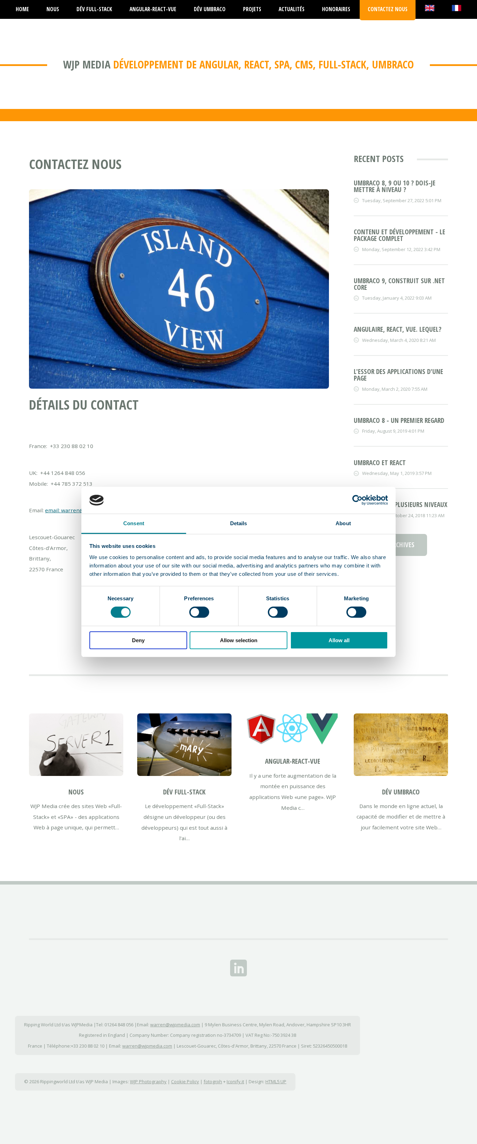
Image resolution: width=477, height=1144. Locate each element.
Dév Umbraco (401, 792)
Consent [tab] (133, 523)
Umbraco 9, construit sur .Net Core (399, 284)
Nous (76, 792)
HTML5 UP (275, 1081)
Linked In (238, 968)
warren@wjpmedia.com (175, 1024)
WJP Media (86, 64)
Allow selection (238, 640)
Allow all (339, 640)
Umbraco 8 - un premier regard (399, 420)
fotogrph (213, 1081)
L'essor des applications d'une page (398, 375)
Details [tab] (238, 523)
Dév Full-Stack (184, 792)
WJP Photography (148, 1081)
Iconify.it (235, 1081)
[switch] (199, 612)
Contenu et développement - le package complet (399, 235)
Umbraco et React (380, 462)
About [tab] (343, 523)
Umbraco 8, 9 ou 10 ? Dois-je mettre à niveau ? (394, 186)
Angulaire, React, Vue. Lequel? (397, 329)
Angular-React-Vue (292, 761)
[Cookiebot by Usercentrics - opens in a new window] (357, 500)
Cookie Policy (185, 1081)
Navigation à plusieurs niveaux (400, 504)
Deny (138, 640)
